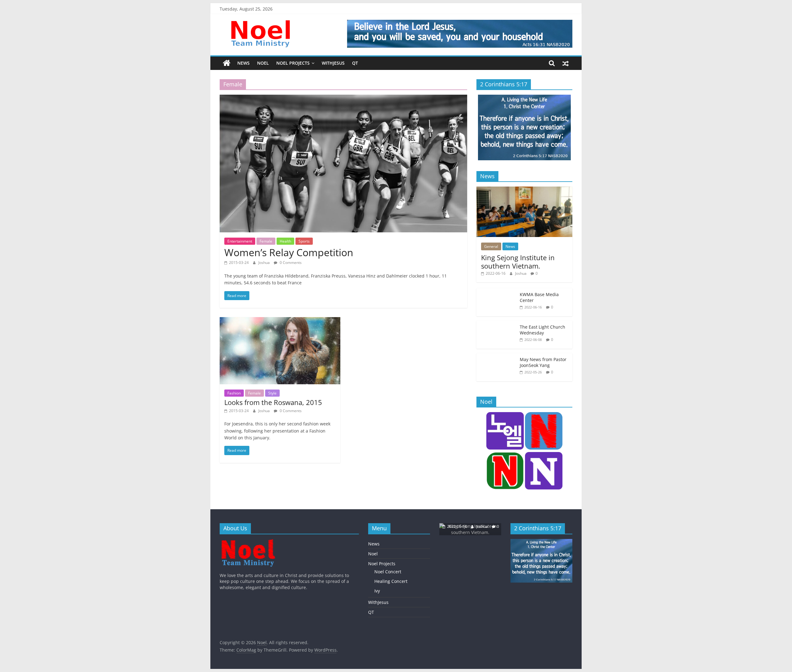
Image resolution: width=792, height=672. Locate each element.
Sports (304, 241)
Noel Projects (293, 63)
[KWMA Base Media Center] (496, 292)
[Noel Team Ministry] (248, 542)
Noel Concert (387, 572)
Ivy (377, 591)
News (243, 63)
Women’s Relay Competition (288, 252)
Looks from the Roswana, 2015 (273, 402)
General (491, 246)
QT (355, 63)
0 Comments (290, 262)
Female (266, 241)
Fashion (234, 393)
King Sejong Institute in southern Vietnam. (518, 261)
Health (285, 241)
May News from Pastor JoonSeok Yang (543, 362)
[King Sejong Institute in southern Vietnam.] (524, 190)
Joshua (264, 262)
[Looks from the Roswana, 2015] (280, 320)
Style (272, 393)
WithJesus (333, 63)
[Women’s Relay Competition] (343, 98)
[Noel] (227, 63)
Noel (263, 63)
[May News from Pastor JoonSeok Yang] (496, 357)
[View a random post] (565, 63)
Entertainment (239, 241)
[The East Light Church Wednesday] (496, 324)
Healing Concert (390, 581)
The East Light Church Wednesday (542, 330)
